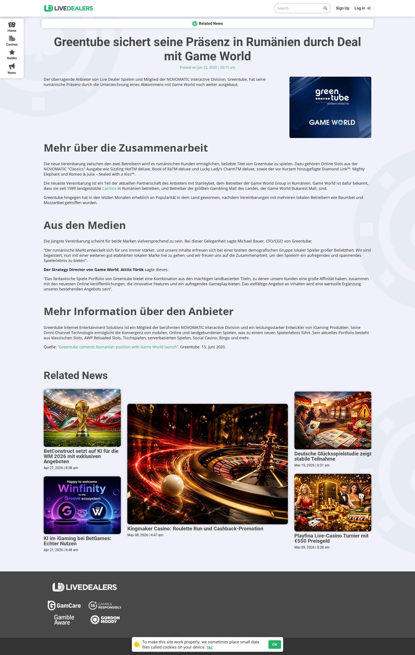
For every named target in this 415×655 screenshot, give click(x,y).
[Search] (325, 8)
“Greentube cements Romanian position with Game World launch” (118, 346)
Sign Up (342, 8)
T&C (210, 647)
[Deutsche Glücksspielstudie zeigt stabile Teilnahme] (333, 420)
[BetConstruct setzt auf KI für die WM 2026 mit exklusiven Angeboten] (82, 418)
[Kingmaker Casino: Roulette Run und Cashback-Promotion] (207, 464)
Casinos (109, 188)
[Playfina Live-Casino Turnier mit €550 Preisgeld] (333, 502)
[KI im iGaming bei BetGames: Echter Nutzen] (82, 505)
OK (274, 644)
